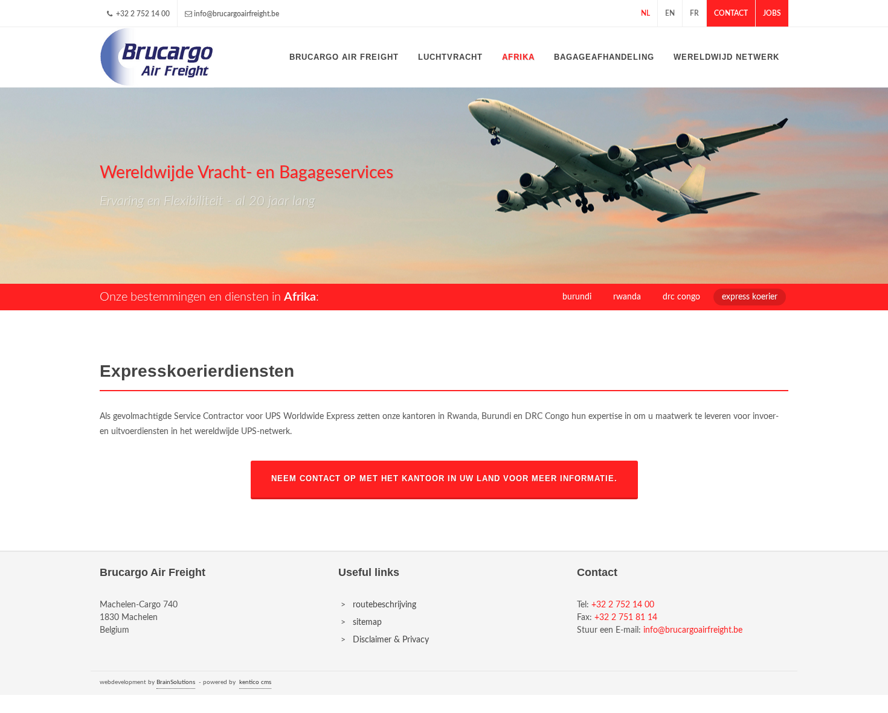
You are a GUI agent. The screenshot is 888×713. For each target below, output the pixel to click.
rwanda (627, 297)
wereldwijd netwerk (726, 57)
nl (645, 13)
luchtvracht (450, 57)
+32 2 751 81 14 (625, 617)
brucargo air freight (344, 57)
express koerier (749, 297)
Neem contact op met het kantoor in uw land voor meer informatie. (444, 479)
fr (694, 13)
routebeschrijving (384, 605)
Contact (731, 13)
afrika (518, 57)
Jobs (772, 13)
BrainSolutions (175, 682)
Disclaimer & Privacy (391, 640)
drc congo (681, 297)
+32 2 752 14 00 (142, 14)
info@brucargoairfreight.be (236, 14)
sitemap (367, 622)
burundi (576, 297)
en (670, 13)
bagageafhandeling (604, 57)
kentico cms (255, 682)
